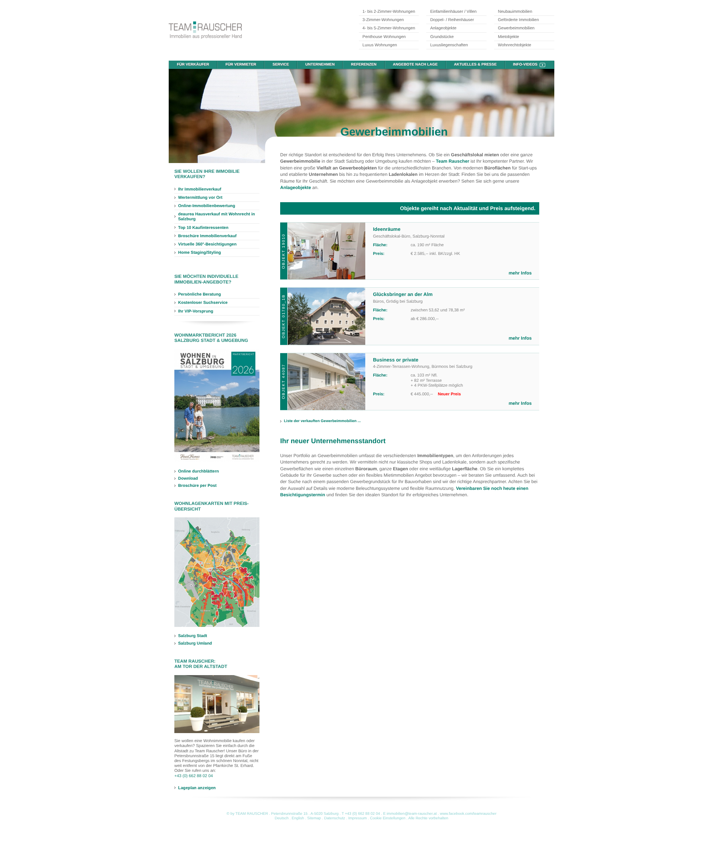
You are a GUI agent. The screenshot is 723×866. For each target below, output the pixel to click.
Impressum (357, 818)
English (298, 818)
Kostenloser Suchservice (202, 302)
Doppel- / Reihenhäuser (452, 20)
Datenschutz (334, 818)
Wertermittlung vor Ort (200, 197)
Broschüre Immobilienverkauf (207, 236)
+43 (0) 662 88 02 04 (193, 776)
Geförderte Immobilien (518, 20)
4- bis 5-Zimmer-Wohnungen (389, 28)
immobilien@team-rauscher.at (412, 814)
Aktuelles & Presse (475, 65)
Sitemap (314, 818)
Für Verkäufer (193, 65)
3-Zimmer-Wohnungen (383, 20)
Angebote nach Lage (415, 65)
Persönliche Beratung (199, 294)
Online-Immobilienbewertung (206, 206)
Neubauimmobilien (515, 11)
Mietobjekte (508, 37)
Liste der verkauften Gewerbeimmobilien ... (322, 421)
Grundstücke (441, 37)
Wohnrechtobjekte (514, 45)
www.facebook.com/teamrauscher (468, 814)
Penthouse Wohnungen (384, 37)
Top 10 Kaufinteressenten (203, 228)
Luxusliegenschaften (449, 45)
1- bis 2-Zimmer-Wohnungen (389, 11)
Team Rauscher (452, 161)
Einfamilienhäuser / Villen (453, 11)
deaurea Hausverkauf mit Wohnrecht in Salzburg (216, 216)
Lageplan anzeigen (197, 787)
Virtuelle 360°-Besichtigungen (207, 244)
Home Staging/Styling (199, 252)
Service (281, 65)
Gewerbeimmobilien (516, 28)
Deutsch (282, 818)
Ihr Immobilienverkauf (199, 189)
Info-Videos (525, 65)
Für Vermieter (241, 65)
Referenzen (364, 65)
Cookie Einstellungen (388, 818)
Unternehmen (320, 65)
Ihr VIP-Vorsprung (195, 311)
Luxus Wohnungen (380, 45)
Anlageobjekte (443, 28)
